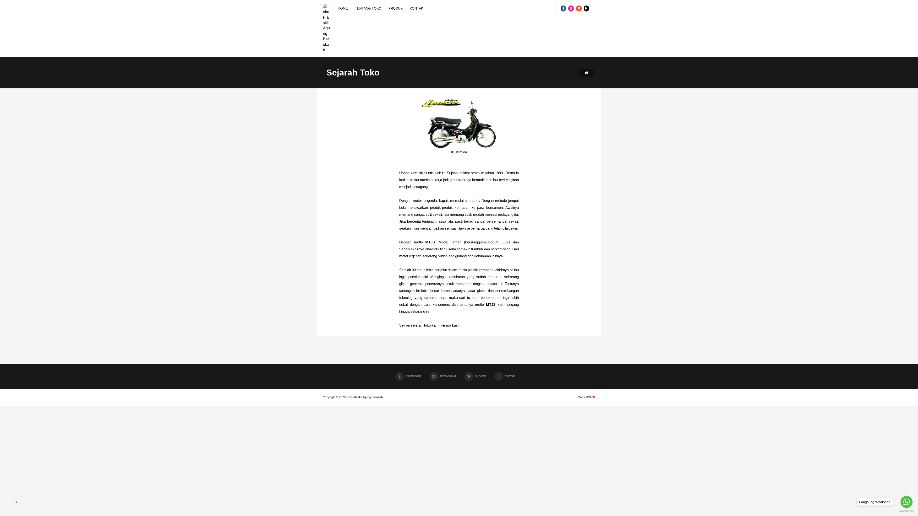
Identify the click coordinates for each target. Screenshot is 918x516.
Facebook (413, 376)
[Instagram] (571, 8)
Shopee (480, 376)
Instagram (448, 376)
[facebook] (563, 8)
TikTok (510, 376)
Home (343, 8)
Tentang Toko (368, 8)
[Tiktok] (586, 8)
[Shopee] (578, 8)
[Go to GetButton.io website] (906, 511)
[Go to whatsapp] (907, 502)
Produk (395, 8)
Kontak (416, 8)
